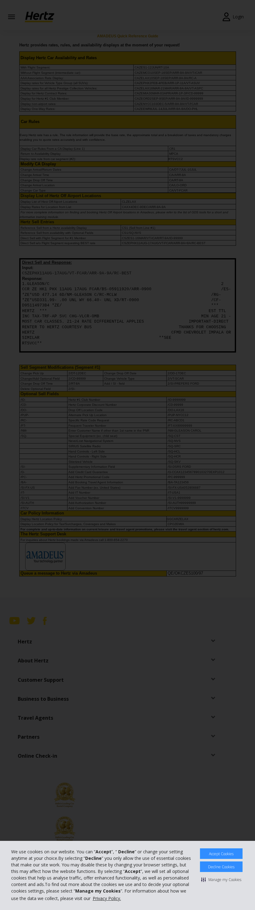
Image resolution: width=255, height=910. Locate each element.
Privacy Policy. (107, 898)
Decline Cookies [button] (221, 867)
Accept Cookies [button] (221, 853)
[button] (221, 879)
